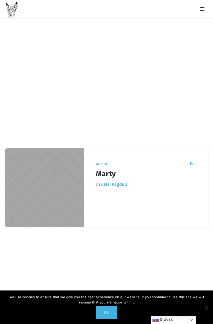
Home (97, 119)
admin (101, 163)
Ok (106, 312)
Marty (106, 173)
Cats (105, 184)
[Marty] (44, 187)
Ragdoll (119, 184)
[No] (206, 307)
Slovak (166, 319)
